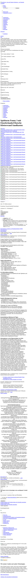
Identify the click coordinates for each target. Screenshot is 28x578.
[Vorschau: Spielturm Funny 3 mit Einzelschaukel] (11, 136)
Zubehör (5, 114)
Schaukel (5, 111)
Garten (4, 116)
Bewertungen (4, 230)
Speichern (3, 500)
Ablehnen (3, 576)
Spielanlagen (5, 105)
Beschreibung (3, 228)
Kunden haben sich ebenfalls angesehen (18, 502)
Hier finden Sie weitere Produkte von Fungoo (12, 379)
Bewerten (2, 216)
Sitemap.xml (5, 522)
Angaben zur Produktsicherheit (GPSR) (14, 228)
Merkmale (5, 117)
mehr (11, 233)
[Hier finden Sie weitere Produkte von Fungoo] (3, 128)
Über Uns (5, 515)
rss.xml (4, 519)
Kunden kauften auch (5, 502)
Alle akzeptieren (8, 576)
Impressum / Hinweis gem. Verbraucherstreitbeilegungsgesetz (10, 528)
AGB (4, 531)
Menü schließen (6, 101)
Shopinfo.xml (6, 523)
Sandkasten (5, 107)
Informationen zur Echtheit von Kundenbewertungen (14, 517)
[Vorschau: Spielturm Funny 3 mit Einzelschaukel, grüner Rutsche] (14, 135)
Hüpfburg (5, 109)
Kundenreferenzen (7, 516)
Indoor (4, 113)
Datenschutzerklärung (11, 497)
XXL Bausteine (6, 106)
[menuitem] (15, 5)
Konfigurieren (15, 576)
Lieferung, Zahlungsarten (8, 530)
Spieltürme (5, 110)
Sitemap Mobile (6, 520)
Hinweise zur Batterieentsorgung (10, 518)
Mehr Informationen (5, 574)
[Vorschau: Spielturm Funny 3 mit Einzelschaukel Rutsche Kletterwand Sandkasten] (14, 139)
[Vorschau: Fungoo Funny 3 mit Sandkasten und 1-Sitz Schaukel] (14, 133)
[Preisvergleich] (4, 560)
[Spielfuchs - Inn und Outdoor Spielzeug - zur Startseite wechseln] (14, 3)
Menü (4, 5)
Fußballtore (5, 112)
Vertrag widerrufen (7, 534)
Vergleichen (3, 213)
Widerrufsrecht (6, 532)
